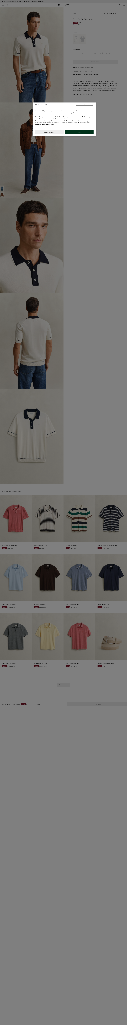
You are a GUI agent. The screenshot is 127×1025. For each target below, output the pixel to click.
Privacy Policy (39, 124)
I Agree (79, 132)
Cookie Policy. (49, 124)
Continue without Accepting (85, 105)
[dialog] (64, 119)
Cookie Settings (49, 132)
